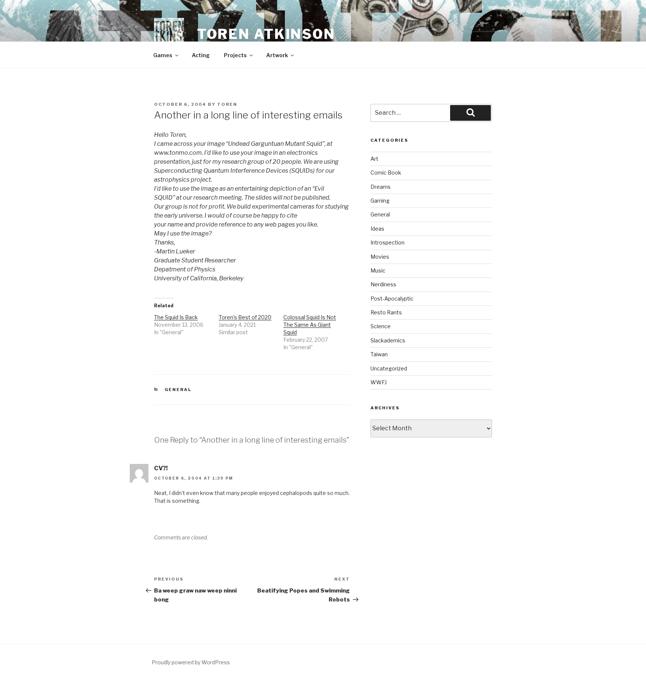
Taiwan (379, 354)
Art (374, 159)
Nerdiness (383, 284)
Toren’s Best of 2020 (245, 317)
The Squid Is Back (176, 317)
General (178, 389)
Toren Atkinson (266, 34)
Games (162, 55)
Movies (379, 256)
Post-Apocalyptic (391, 298)
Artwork (277, 55)
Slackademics (387, 340)
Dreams (380, 187)
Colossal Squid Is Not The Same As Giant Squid (309, 324)
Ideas (377, 228)
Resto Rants (386, 312)
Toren (227, 104)
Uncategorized (388, 368)
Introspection (387, 242)
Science (380, 326)
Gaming (380, 200)
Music (377, 270)
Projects (235, 55)
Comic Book (385, 172)
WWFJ (378, 382)
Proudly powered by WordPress (191, 662)
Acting (201, 55)
